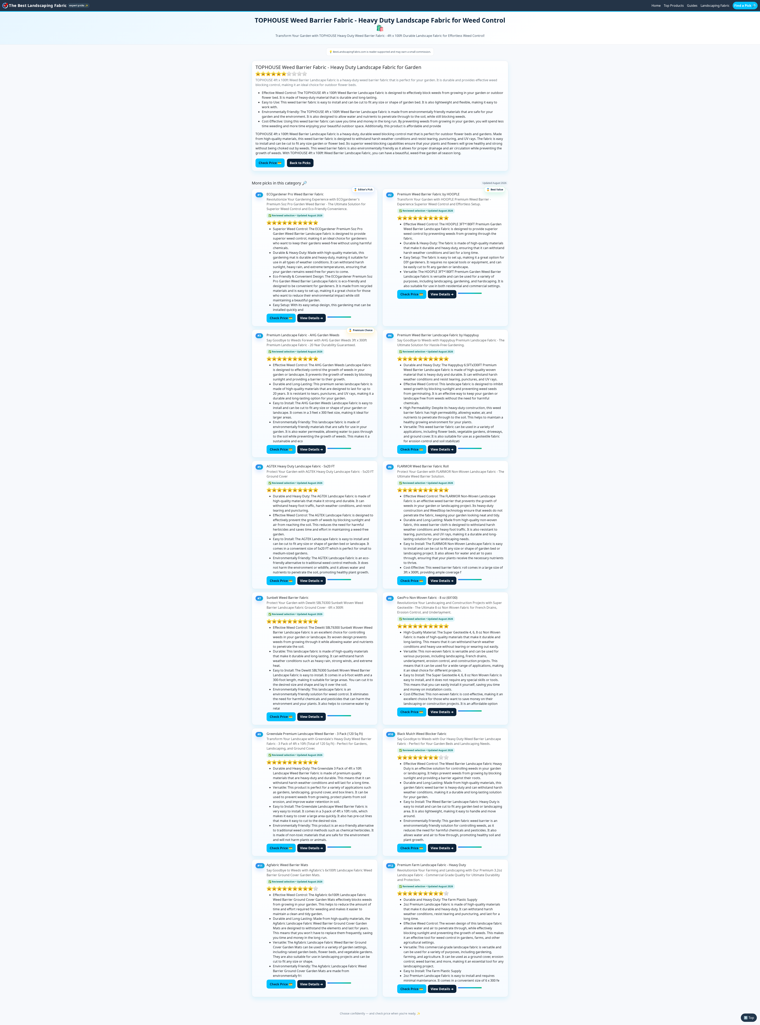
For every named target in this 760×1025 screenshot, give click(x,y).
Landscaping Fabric (715, 5)
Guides (692, 5)
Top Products (674, 5)
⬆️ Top (749, 1017)
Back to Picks (300, 163)
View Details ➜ (311, 318)
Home (656, 5)
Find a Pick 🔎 (745, 5)
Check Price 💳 (270, 163)
